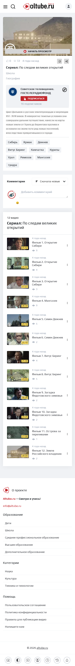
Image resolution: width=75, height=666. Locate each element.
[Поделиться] (66, 61)
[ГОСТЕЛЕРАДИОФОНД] (64, 89)
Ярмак (27, 142)
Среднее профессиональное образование (32, 537)
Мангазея (43, 157)
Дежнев (43, 142)
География (13, 78)
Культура (11, 578)
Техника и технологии (19, 585)
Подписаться (36, 98)
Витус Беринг (16, 149)
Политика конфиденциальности (26, 612)
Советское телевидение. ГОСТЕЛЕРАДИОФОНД (37, 91)
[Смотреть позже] (59, 61)
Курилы (54, 149)
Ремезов (25, 157)
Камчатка (37, 149)
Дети (8, 523)
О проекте (19, 490)
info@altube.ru (12, 505)
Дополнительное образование (25, 551)
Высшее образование (19, 544)
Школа (10, 73)
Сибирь (12, 142)
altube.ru (42, 647)
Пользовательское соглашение (25, 605)
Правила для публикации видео (25, 619)
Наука (9, 571)
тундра (12, 164)
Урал (11, 157)
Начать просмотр (40, 51)
